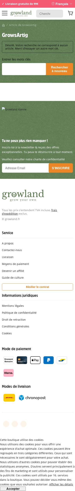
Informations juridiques (20, 295)
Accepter (13, 489)
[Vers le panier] (70, 14)
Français (62, 4)
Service (7, 233)
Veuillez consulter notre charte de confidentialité (33, 159)
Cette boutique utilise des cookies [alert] (21, 440)
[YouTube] (15, 424)
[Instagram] (23, 424)
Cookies (7, 333)
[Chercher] (58, 14)
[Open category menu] (5, 13)
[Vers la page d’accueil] (21, 14)
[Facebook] (6, 424)
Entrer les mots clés (16, 59)
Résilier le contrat (37, 287)
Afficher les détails (61, 484)
